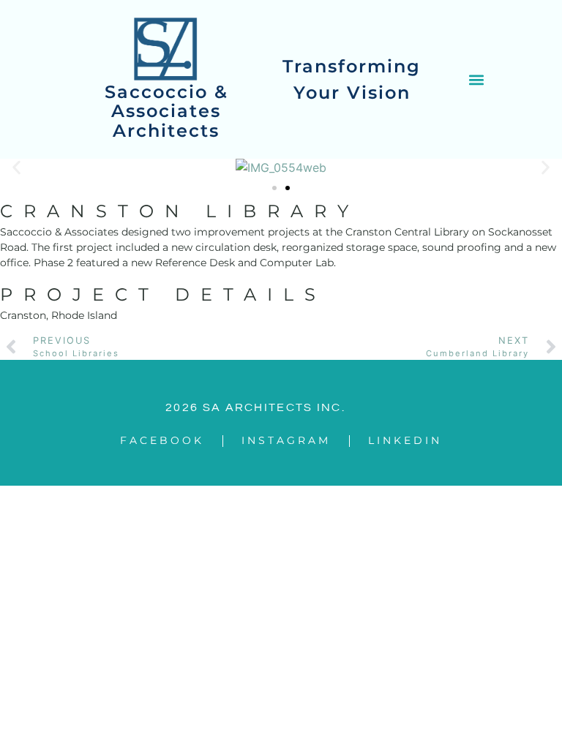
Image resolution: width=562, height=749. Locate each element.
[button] (476, 79)
